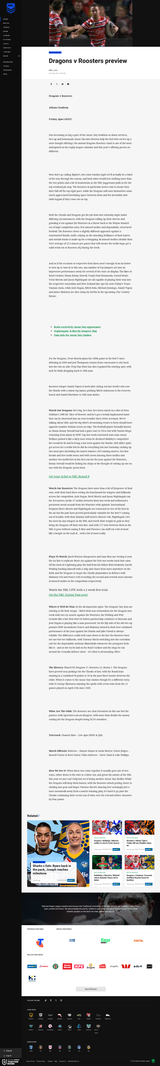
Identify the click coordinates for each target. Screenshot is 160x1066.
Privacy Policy (40, 1061)
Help (55, 1061)
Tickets (6, 66)
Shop (5, 74)
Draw (5, 31)
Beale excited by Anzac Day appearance (77, 326)
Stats (6, 44)
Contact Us (62, 1061)
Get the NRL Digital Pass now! (68, 595)
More (5, 56)
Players (7, 39)
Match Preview (55, 52)
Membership (8, 62)
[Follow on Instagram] (61, 1000)
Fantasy (7, 48)
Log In (8, 1056)
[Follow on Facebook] (51, 1000)
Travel (6, 27)
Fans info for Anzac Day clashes (72, 335)
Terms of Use (30, 1061)
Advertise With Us (73, 1061)
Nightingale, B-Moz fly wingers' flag (75, 331)
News (5, 19)
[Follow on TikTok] (46, 1000)
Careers (50, 1061)
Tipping (7, 52)
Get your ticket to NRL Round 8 (69, 476)
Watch (6, 23)
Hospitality (7, 70)
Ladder (6, 35)
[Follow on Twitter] (56, 1000)
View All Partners (91, 989)
